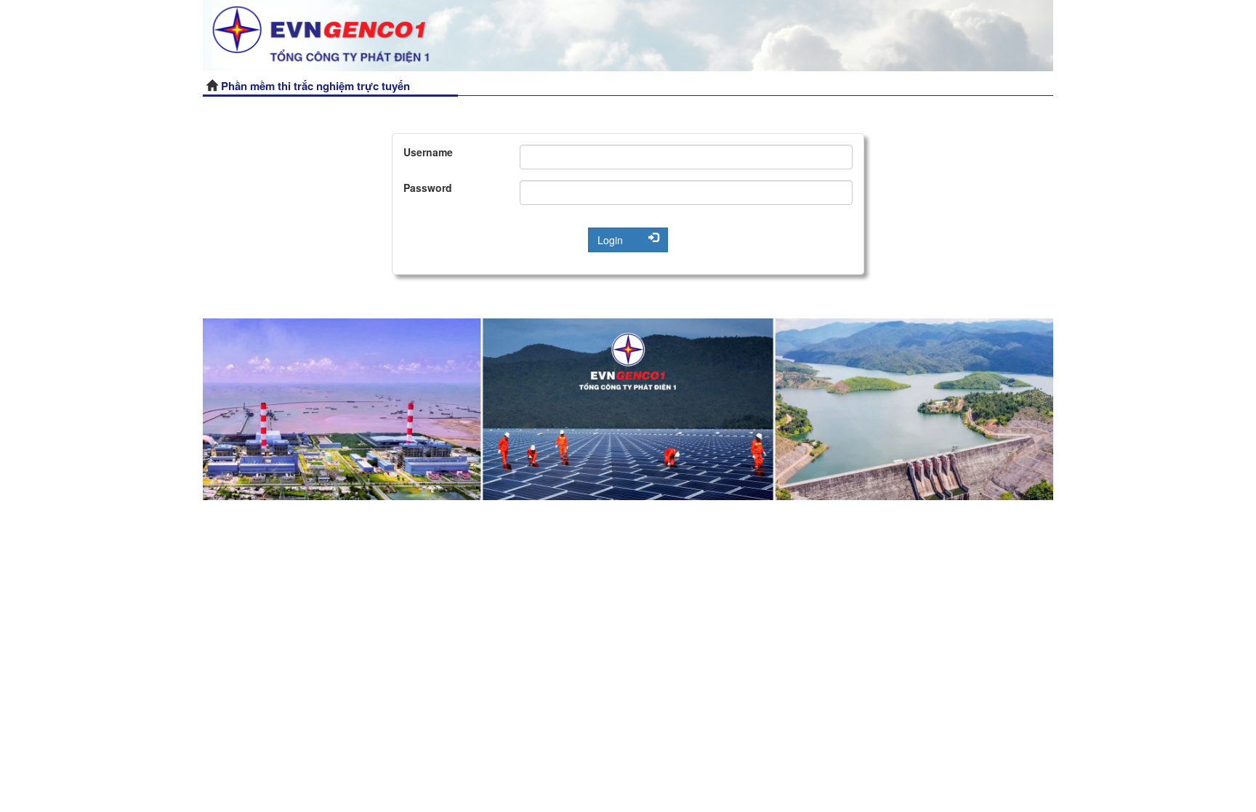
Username (428, 152)
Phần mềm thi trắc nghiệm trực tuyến (315, 86)
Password (427, 187)
